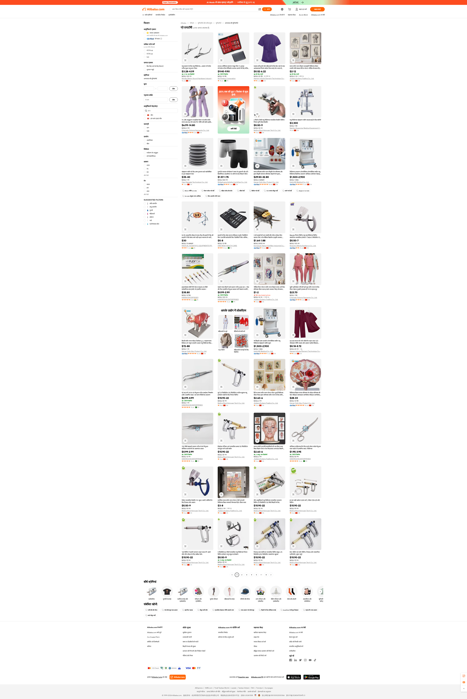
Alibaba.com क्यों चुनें (154, 632)
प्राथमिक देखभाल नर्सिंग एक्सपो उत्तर (224, 610)
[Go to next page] (271, 575)
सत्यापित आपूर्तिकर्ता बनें (296, 646)
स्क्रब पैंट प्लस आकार (311, 610)
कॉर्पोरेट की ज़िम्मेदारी (153, 642)
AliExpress (199, 688)
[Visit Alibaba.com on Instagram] (305, 660)
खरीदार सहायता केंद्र (260, 632)
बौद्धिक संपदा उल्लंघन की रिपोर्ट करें (264, 651)
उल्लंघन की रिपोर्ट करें (260, 656)
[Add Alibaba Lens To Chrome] (178, 677)
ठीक (173, 89)
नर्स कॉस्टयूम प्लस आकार (171, 610)
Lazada (233, 688)
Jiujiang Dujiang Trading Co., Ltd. (302, 78)
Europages (269, 688)
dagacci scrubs (304, 191)
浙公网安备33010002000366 (273, 695)
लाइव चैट (256, 637)
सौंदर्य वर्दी (242, 191)
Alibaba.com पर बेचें (296, 632)
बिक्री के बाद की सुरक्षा (189, 646)
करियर (149, 646)
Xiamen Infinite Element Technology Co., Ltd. (269, 78)
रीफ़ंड (255, 646)
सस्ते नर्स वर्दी (288, 191)
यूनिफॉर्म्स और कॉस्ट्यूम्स (205, 23)
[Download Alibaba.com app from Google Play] (311, 677)
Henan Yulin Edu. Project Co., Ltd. (266, 182)
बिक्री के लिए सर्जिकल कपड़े (268, 610)
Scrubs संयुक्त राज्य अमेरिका (193, 196)
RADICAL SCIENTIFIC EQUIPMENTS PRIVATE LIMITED (197, 246)
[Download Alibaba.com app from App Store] (293, 677)
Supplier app (243, 677)
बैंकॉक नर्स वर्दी (255, 191)
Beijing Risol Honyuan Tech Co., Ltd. (267, 130)
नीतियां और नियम (188, 656)
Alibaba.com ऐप (257, 677)
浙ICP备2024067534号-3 (295, 695)
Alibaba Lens (157, 677)
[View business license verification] (255, 695)
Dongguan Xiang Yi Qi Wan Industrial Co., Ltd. (269, 246)
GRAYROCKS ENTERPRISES (228, 299)
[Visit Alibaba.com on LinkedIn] (295, 660)
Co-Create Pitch (153, 637)
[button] (259, 9)
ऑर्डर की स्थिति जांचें (295, 642)
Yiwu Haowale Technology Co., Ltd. (195, 182)
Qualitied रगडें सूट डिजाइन (290, 610)
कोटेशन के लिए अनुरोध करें (226, 637)
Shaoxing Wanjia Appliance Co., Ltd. (303, 246)
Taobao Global (243, 688)
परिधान (192, 23)
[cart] (290, 10)
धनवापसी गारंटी (187, 637)
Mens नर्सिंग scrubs (191, 191)
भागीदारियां (292, 651)
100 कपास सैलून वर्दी (272, 191)
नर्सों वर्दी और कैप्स (152, 610)
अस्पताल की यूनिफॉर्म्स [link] (231, 23)
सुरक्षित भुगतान (187, 632)
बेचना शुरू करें (293, 637)
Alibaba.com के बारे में (154, 627)
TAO (252, 688)
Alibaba (183, 23)
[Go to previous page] (232, 575)
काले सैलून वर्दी (152, 615)
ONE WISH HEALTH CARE (227, 246)
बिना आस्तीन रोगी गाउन (214, 196)
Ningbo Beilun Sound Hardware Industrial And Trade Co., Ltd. (197, 78)
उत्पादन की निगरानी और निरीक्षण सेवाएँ (194, 651)
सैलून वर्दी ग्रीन (204, 610)
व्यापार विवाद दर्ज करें (260, 642)
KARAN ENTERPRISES (190, 297)
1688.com (208, 688)
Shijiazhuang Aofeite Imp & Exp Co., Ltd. (232, 182)
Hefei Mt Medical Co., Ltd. (299, 182)
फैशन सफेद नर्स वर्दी (209, 191)
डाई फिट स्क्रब (189, 610)
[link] (464, 676)
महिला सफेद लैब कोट (226, 191)
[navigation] (161, 299)
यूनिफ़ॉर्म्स (218, 23)
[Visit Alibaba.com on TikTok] (315, 660)
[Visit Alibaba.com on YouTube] (310, 660)
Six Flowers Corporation (227, 78)
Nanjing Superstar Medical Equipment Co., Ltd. (305, 128)
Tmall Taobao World (221, 688)
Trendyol (259, 688)
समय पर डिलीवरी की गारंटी (190, 642)
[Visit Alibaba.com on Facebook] (290, 660)
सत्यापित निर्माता (223, 632)
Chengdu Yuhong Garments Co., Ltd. (195, 130)
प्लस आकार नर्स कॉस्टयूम (247, 610)
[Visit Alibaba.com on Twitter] (300, 660)
